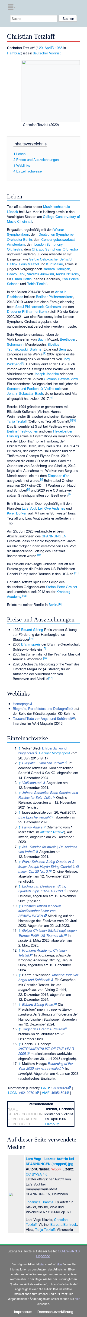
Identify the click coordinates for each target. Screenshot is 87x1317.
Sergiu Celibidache (43, 259)
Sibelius (53, 344)
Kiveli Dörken (17, 513)
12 (24, 595)
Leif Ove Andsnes (51, 508)
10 (39, 554)
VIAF (45, 1092)
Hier (59, 1264)
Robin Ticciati (37, 283)
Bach (41, 339)
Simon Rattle (22, 278)
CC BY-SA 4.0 (36, 1174)
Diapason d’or (58, 475)
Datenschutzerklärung (55, 1311)
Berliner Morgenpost (54, 752)
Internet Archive (52, 831)
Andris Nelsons (67, 273)
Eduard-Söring (32, 629)
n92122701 (27, 1092)
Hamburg (14, 52)
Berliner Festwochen (22, 431)
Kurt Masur (54, 263)
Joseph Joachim (46, 373)
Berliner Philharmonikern (54, 296)
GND (45, 1087)
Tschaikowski (17, 349)
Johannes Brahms (40, 1201)
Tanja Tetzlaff (17, 421)
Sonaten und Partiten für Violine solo (34, 388)
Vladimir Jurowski (40, 273)
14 (31, 638)
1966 (58, 47)
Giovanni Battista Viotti (61, 378)
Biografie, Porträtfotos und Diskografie (42, 708)
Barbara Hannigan (56, 268)
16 (45, 658)
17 (50, 678)
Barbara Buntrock (63, 1224)
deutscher (40, 52)
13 (60, 603)
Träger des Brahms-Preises (43, 1028)
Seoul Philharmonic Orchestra (38, 306)
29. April (45, 47)
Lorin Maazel (29, 263)
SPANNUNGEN (54, 535)
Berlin (52, 604)
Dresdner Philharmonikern (27, 311)
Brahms (35, 349)
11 (76, 572)
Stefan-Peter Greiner (61, 586)
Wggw (56, 1168)
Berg (62, 349)
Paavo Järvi (16, 273)
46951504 (58, 1092)
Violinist (55, 52)
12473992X (59, 1087)
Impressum (23, 1311)
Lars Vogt (29, 508)
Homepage (21, 703)
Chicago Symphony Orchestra (55, 249)
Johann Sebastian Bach (25, 393)
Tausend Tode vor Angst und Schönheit (42, 718)
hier (41, 1264)
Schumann (15, 344)
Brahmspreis (31, 644)
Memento (55, 827)
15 (44, 648)
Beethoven (68, 339)
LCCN (12, 1092)
